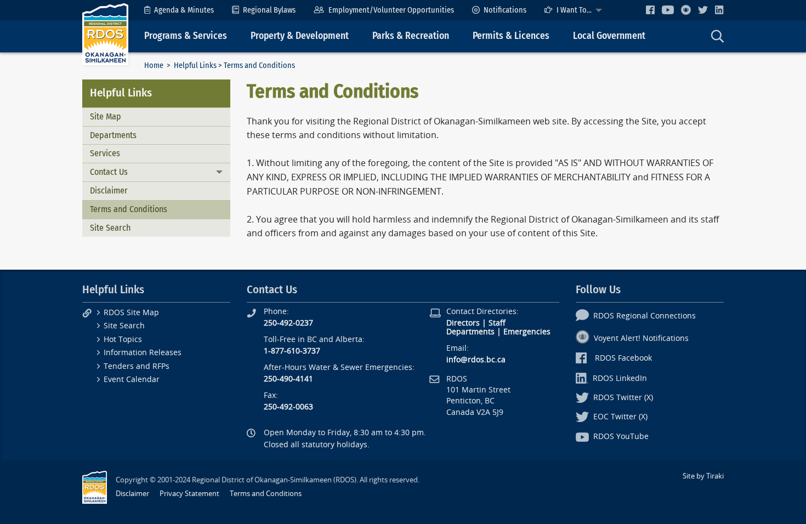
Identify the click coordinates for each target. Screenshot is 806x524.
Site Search (110, 228)
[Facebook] (650, 9)
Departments (113, 135)
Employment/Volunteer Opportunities (391, 10)
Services (105, 153)
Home (153, 65)
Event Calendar (132, 379)
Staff (497, 323)
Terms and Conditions (128, 209)
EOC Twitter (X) (620, 417)
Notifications (505, 10)
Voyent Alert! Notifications (641, 338)
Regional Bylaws (269, 10)
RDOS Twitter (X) (623, 397)
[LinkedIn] (719, 9)
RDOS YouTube (621, 436)
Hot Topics (123, 339)
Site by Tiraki (703, 476)
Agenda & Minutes (184, 10)
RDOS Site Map (131, 312)
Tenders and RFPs (136, 366)
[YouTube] (668, 9)
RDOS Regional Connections (644, 316)
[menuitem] (179, 10)
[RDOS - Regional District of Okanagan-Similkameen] (105, 33)
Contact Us (109, 172)
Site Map (105, 116)
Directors (463, 323)
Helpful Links (195, 65)
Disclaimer (109, 190)
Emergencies (526, 332)
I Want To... (574, 10)
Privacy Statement (189, 493)
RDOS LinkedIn (620, 378)
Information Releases (142, 352)
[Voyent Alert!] (686, 10)
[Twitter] (703, 9)
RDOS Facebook (623, 358)
